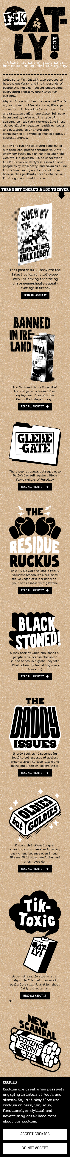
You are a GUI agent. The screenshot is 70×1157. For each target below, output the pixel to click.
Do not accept (35, 1148)
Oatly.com (10, 154)
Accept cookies (35, 1134)
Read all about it (35, 995)
